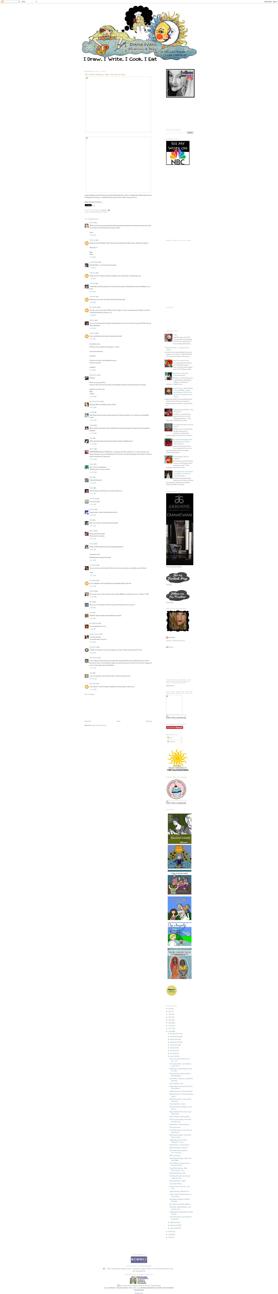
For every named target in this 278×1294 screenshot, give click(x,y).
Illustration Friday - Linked (178, 1181)
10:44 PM (93, 407)
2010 (170, 1031)
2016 (170, 1014)
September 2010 (175, 1042)
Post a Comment (89, 694)
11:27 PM (93, 689)
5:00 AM (93, 549)
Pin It (93, 206)
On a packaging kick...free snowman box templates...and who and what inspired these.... (182, 474)
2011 (170, 1028)
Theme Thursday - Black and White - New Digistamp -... (180, 1075)
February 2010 (174, 1225)
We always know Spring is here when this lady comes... (180, 1120)
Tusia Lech (93, 498)
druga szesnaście (94, 634)
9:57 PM (93, 370)
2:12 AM (93, 504)
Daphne (92, 531)
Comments (172, 741)
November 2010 (175, 1036)
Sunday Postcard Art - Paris (177, 1173)
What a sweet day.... (175, 1155)
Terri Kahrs (93, 580)
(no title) (174, 335)
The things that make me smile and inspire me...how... (180, 1177)
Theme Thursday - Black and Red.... (180, 1117)
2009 (170, 1232)
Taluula (92, 544)
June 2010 (173, 1051)
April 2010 (173, 1056)
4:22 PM (93, 629)
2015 (170, 1017)
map (101, 212)
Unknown (92, 240)
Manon (92, 222)
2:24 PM (93, 618)
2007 (170, 1237)
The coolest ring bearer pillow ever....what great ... (178, 1151)
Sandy (91, 464)
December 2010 (175, 1034)
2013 (170, 1023)
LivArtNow (93, 565)
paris (105, 212)
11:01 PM (93, 420)
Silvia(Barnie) (94, 623)
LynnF (91, 412)
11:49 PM (93, 444)
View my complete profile (175, 640)
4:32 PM (93, 642)
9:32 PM (93, 339)
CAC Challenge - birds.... (177, 1083)
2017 (170, 1011)
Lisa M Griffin (94, 262)
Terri (91, 612)
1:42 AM (93, 483)
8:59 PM (93, 315)
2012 (170, 1026)
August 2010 (174, 1045)
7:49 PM (93, 278)
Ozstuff (92, 425)
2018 (170, 1009)
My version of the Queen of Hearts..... (180, 1204)
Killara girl (93, 684)
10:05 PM (93, 396)
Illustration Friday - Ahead (177, 1104)
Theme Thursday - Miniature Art (179, 1191)
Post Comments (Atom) (99, 725)
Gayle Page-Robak (95, 401)
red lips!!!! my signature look (180, 360)
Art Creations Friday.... (176, 1184)
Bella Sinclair (94, 658)
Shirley (92, 449)
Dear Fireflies (93, 307)
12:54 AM (93, 459)
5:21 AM (93, 560)
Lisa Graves (93, 647)
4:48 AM (93, 539)
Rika (91, 477)
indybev (92, 320)
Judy (91, 438)
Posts (170, 738)
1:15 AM (93, 668)
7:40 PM (93, 235)
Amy (91, 673)
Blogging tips (139, 1293)
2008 (170, 1234)
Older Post (149, 721)
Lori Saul (92, 283)
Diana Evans (95, 212)
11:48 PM (93, 433)
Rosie (91, 488)
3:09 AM (93, 515)
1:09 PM (93, 608)
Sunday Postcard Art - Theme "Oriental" (181, 1091)
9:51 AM (93, 586)
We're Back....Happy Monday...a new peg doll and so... (180, 1208)
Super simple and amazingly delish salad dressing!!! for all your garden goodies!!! (182, 441)
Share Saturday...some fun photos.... (180, 1145)
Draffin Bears (93, 375)
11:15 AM (93, 679)
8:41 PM (93, 292)
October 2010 (174, 1039)
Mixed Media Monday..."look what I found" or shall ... (180, 1136)
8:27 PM (93, 653)
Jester (91, 602)
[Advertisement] (95, 707)
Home (118, 721)
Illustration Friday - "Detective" (179, 1148)
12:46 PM (93, 597)
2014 (170, 1020)
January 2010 (174, 1228)
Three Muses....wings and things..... (180, 1124)
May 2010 (173, 1053)
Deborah (92, 591)
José (91, 520)
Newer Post (88, 721)
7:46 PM (93, 257)
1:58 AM (93, 494)
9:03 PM (93, 328)
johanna (92, 509)
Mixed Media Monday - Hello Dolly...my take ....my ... (178, 1169)
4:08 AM (93, 526)
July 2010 (173, 1048)
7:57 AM (93, 575)
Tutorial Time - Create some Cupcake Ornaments (180, 374)
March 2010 (174, 1222)
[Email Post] (108, 210)
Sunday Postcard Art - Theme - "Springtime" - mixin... (178, 1141)
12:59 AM (93, 472)
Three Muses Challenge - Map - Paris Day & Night (105, 74)
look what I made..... (175, 1127)
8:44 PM (93, 302)
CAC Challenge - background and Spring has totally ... (179, 1164)
